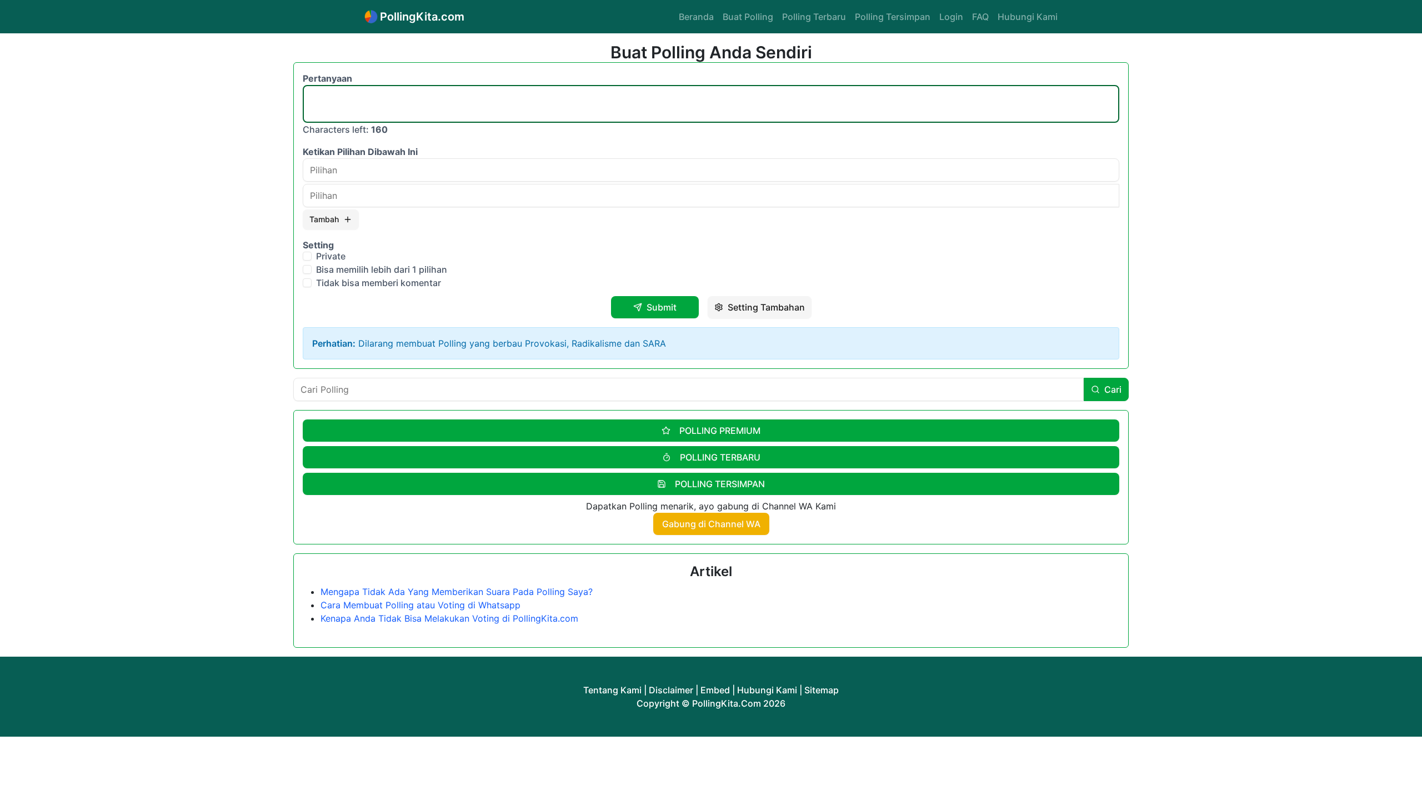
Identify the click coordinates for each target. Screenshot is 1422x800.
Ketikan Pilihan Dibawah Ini (360, 151)
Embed (715, 690)
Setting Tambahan (766, 307)
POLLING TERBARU (720, 457)
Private (331, 256)
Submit (662, 307)
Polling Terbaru (814, 16)
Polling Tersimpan (892, 16)
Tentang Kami (612, 690)
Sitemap (821, 690)
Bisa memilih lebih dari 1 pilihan (381, 269)
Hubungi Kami (1028, 16)
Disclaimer (671, 690)
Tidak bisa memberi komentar (378, 282)
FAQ (980, 16)
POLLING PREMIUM (719, 430)
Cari (1112, 389)
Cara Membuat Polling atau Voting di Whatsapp (420, 605)
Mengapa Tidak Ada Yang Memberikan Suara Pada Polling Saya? (457, 591)
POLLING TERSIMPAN (720, 483)
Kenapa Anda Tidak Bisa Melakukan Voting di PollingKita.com (449, 618)
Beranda (696, 16)
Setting (318, 245)
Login (951, 16)
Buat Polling (748, 16)
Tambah (324, 219)
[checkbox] (307, 256)
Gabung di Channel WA (711, 523)
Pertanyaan (327, 78)
